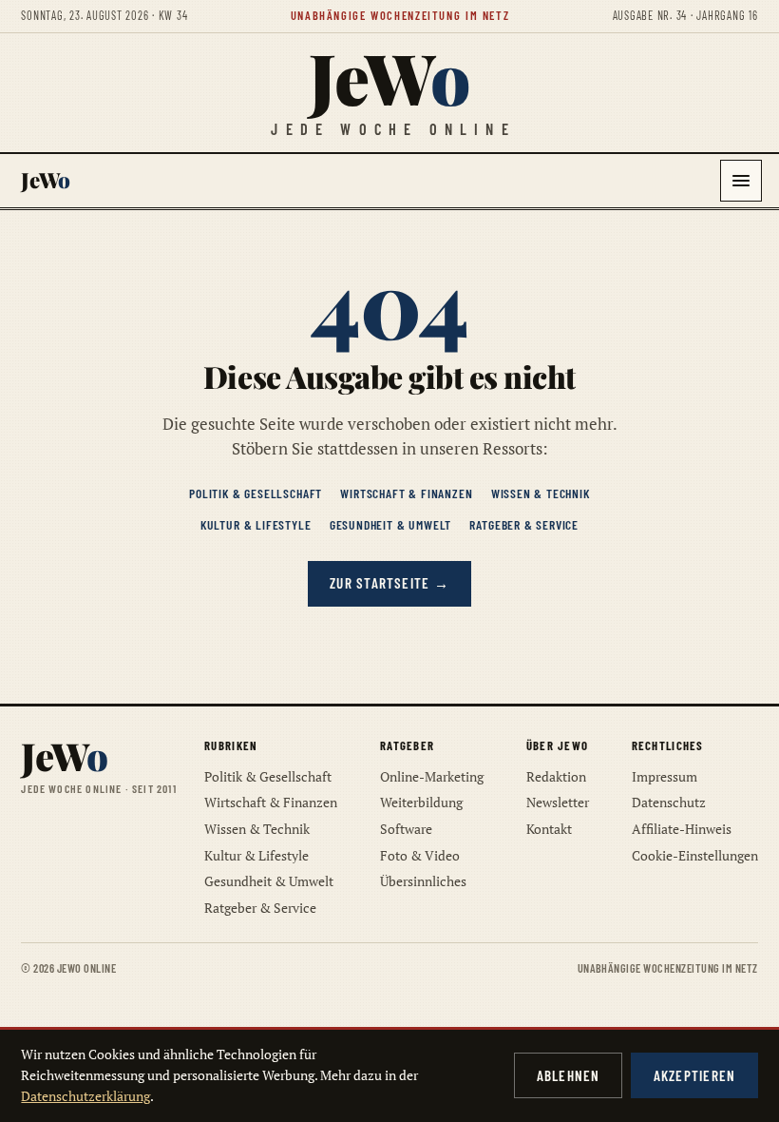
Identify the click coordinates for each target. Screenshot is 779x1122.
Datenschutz (669, 802)
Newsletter (557, 802)
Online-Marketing (432, 776)
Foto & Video (420, 855)
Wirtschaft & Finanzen (406, 493)
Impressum (664, 776)
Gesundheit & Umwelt (391, 524)
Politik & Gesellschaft (255, 493)
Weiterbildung (421, 802)
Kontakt (549, 829)
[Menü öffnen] (741, 181)
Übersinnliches (423, 881)
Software (406, 829)
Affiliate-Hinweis (682, 829)
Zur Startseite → (389, 582)
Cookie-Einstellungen (695, 855)
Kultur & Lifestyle (256, 524)
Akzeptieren (694, 1075)
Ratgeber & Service (524, 524)
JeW (389, 77)
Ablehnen (568, 1075)
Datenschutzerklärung (85, 1096)
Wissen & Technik (540, 493)
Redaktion (556, 776)
